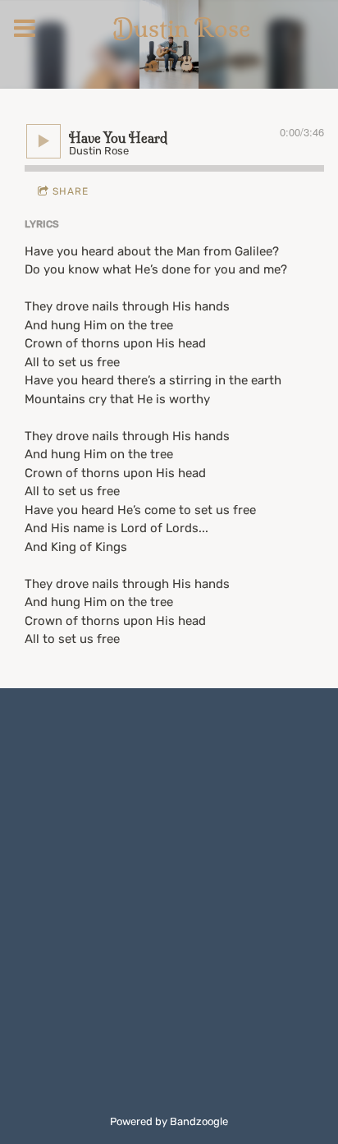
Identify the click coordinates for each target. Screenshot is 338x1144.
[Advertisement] (169, 886)
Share (71, 191)
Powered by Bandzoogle (169, 1121)
